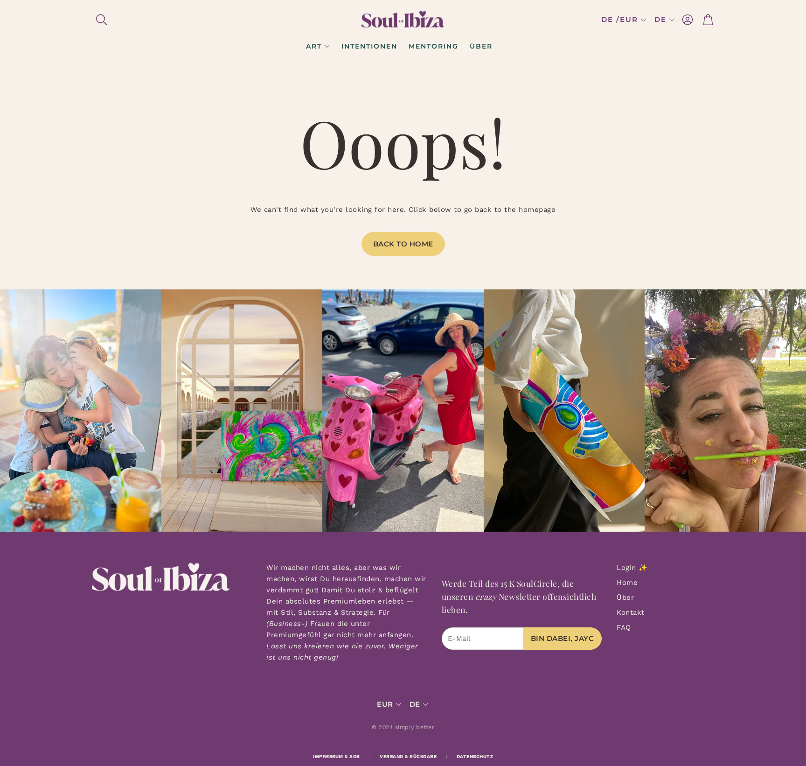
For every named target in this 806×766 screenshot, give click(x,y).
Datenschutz (475, 756)
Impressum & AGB (336, 756)
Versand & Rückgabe (408, 756)
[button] (151, 19)
